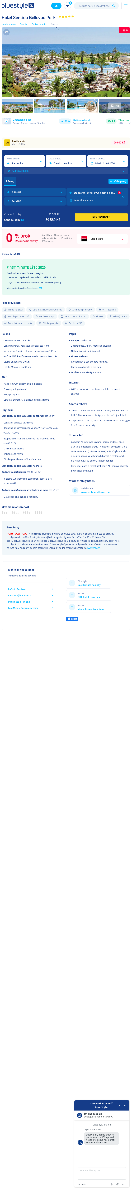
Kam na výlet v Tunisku (20, 595)
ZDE (40, 288)
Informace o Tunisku (19, 601)
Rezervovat (101, 217)
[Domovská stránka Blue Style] (18, 6)
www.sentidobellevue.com (95, 492)
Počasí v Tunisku (17, 589)
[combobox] (96, 5)
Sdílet (74, 618)
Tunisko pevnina (39, 24)
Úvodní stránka (9, 24)
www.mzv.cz (93, 547)
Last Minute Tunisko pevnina (23, 608)
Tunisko (24, 24)
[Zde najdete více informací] (102, 1144)
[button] (23, 121)
